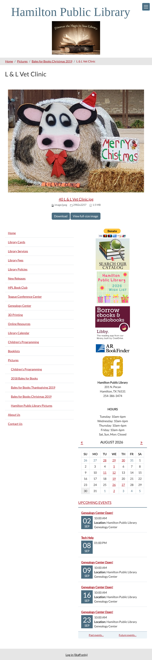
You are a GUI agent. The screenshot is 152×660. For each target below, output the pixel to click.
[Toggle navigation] (146, 7)
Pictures (22, 61)
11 (104, 472)
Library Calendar (18, 333)
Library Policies (17, 269)
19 (114, 478)
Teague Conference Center (25, 296)
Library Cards (16, 242)
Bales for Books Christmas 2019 (52, 61)
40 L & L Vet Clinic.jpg (76, 199)
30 (123, 460)
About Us (14, 414)
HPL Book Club (17, 287)
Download (60, 216)
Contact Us (15, 423)
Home (9, 61)
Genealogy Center (19, 305)
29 (114, 460)
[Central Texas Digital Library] (112, 323)
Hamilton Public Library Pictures (31, 405)
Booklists (14, 351)
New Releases (17, 278)
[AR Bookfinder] (113, 348)
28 (104, 460)
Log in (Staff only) (77, 654)
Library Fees (15, 260)
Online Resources (19, 324)
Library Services (18, 251)
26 (114, 484)
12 (114, 472)
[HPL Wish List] (113, 287)
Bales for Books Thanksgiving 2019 (33, 387)
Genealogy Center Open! (97, 512)
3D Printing (15, 314)
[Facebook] (112, 366)
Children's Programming (23, 342)
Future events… (127, 635)
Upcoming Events (94, 502)
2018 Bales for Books (24, 378)
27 (123, 484)
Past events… (96, 635)
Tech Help (87, 537)
